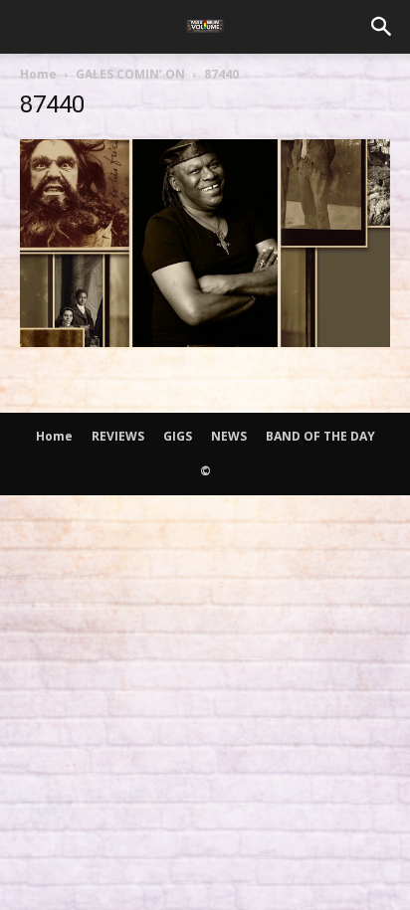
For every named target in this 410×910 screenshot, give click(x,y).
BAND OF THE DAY (320, 436)
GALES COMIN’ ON (130, 74)
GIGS (177, 436)
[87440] (205, 340)
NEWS (229, 436)
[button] (382, 27)
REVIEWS (118, 436)
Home (38, 74)
